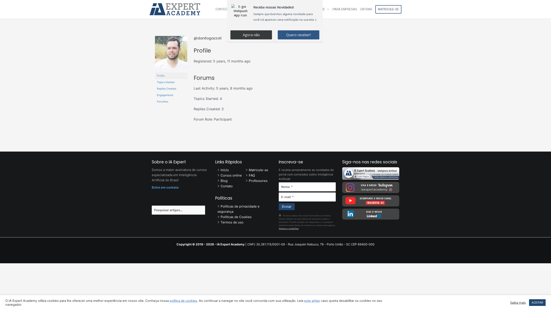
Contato (227, 186)
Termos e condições (289, 228)
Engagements (165, 95)
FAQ (252, 175)
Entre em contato (165, 187)
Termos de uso (232, 222)
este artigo (312, 301)
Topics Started (165, 82)
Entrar (366, 9)
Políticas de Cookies (236, 217)
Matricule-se (388, 9)
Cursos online (231, 175)
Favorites (162, 101)
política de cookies (183, 301)
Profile (161, 75)
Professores (258, 181)
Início (225, 170)
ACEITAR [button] (537, 302)
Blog (224, 181)
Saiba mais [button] (518, 303)
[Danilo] (171, 54)
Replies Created (166, 88)
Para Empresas (345, 9)
